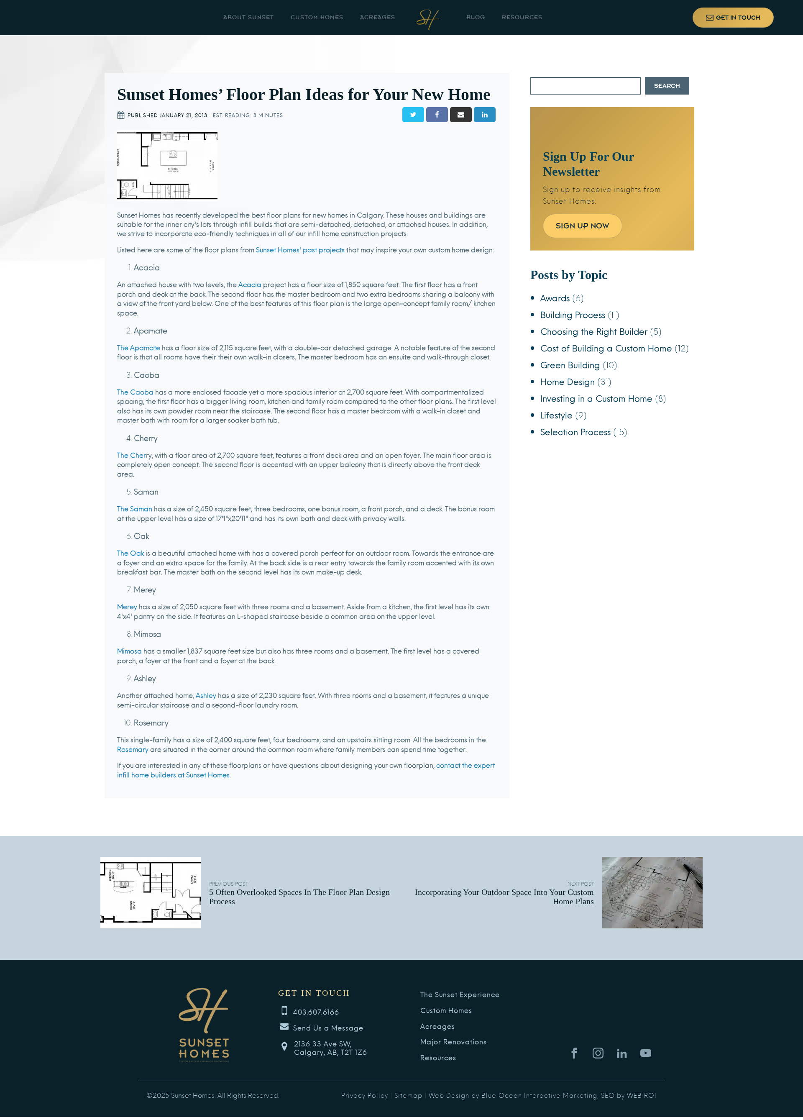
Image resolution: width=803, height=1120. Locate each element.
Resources (522, 17)
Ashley (206, 694)
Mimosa (129, 650)
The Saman (134, 508)
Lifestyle (556, 414)
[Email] (461, 114)
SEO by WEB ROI (629, 1095)
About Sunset (248, 17)
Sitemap (408, 1095)
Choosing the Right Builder (593, 330)
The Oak (130, 552)
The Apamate (138, 347)
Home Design (567, 380)
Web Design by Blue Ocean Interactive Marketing (513, 1095)
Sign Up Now (582, 225)
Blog (475, 17)
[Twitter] (413, 114)
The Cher (131, 454)
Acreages (377, 17)
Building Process (572, 314)
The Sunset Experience (460, 994)
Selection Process (575, 431)
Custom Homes (317, 17)
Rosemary (132, 748)
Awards (555, 297)
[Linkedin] (485, 114)
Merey (127, 606)
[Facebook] (437, 114)
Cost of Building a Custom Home (606, 347)
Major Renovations (453, 1041)
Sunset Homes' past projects (300, 249)
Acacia (249, 284)
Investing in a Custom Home (596, 397)
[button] (733, 18)
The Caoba (135, 391)
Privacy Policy (364, 1095)
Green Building (570, 364)
